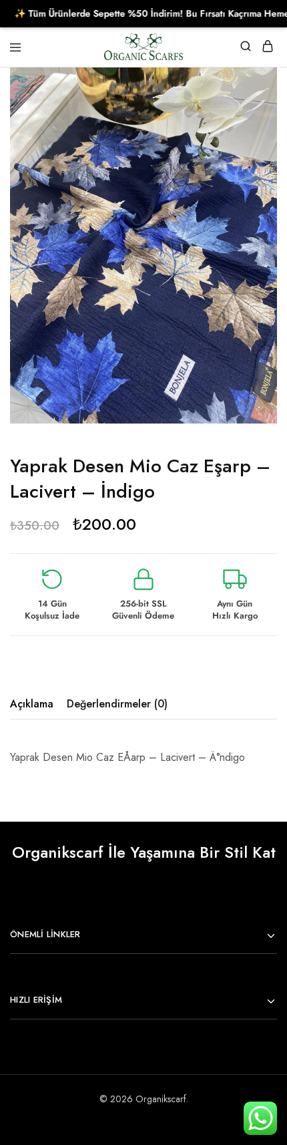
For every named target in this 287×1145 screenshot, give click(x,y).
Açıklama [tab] (31, 703)
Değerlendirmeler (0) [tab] (117, 703)
